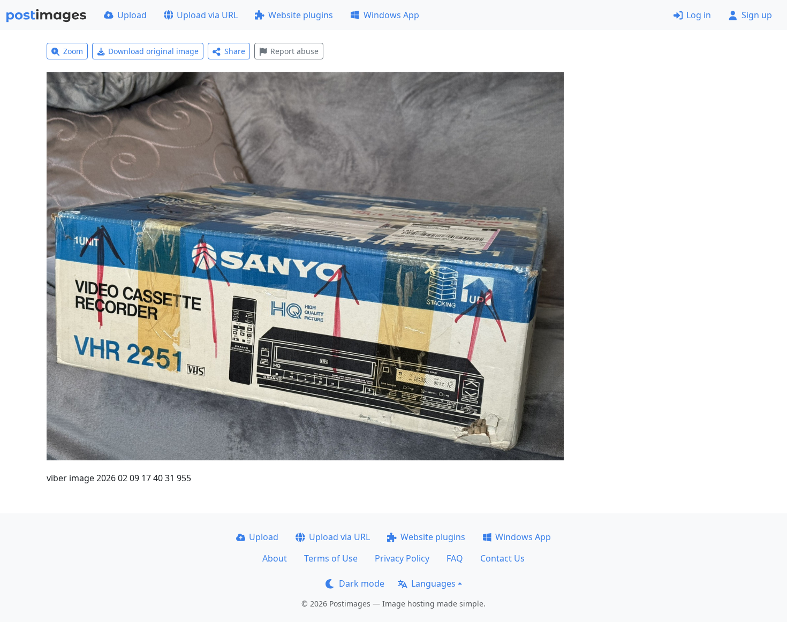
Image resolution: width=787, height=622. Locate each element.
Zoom (73, 51)
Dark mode (361, 583)
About (274, 558)
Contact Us (502, 558)
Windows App (391, 15)
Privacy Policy (402, 558)
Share (234, 51)
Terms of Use (331, 558)
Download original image (153, 51)
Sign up (756, 15)
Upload (132, 15)
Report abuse (294, 51)
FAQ (455, 558)
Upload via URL (207, 15)
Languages (433, 583)
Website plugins (300, 15)
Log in (698, 15)
